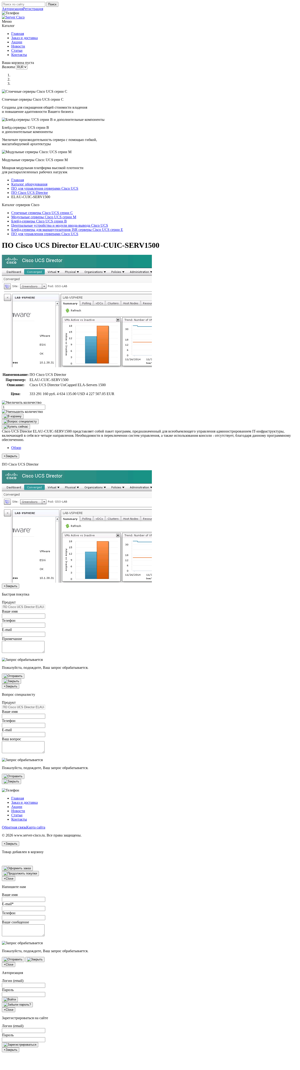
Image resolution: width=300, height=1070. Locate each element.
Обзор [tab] (16, 448)
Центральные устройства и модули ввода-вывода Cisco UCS (59, 225)
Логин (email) (12, 981)
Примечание (12, 639)
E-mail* (8, 904)
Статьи (16, 50)
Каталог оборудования (29, 184)
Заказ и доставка (24, 38)
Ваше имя (10, 611)
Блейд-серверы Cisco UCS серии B (39, 221)
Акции (16, 42)
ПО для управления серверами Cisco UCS (44, 188)
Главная (17, 34)
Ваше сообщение (15, 922)
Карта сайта (35, 827)
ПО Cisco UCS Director (29, 193)
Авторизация (12, 9)
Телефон (8, 620)
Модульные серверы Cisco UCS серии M (43, 217)
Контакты (19, 55)
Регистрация (33, 9)
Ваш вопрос (11, 739)
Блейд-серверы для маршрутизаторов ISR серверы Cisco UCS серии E (67, 230)
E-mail (7, 630)
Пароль (8, 990)
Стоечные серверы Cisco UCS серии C (42, 213)
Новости (18, 46)
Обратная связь (14, 827)
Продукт (9, 602)
